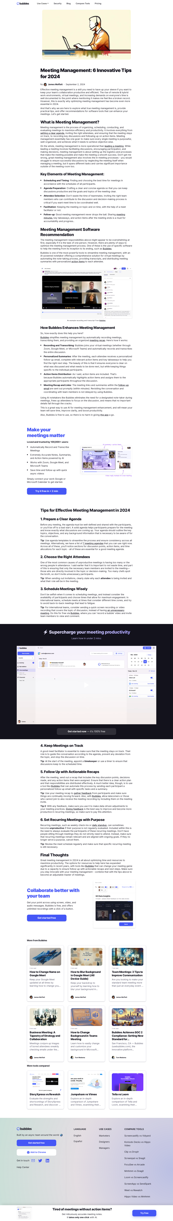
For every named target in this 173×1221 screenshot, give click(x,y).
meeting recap (97, 340)
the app (104, 414)
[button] (42, 3)
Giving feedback (74, 809)
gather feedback (83, 793)
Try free (144, 1213)
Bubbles (107, 248)
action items (78, 261)
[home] (24, 3)
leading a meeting (114, 146)
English (77, 1135)
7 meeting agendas (93, 543)
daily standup (99, 825)
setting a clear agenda (52, 133)
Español (78, 1141)
